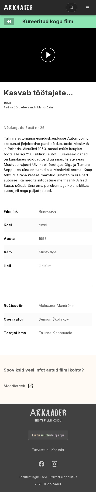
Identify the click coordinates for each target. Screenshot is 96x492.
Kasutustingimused (33, 477)
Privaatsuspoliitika (63, 477)
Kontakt (57, 450)
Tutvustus (40, 450)
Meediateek (14, 386)
